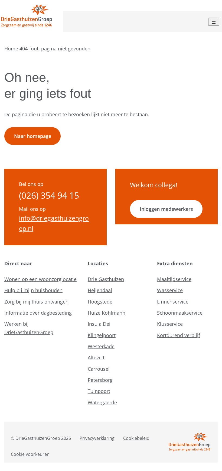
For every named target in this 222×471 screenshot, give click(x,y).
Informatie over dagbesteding (38, 312)
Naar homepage (32, 136)
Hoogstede (100, 301)
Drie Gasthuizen (106, 279)
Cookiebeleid (136, 438)
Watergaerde (102, 402)
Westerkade (101, 346)
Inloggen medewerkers (166, 209)
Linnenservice (172, 301)
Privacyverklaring (97, 438)
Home (11, 48)
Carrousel (99, 369)
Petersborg (100, 380)
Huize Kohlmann (106, 312)
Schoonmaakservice (180, 312)
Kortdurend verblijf (178, 335)
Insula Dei (99, 324)
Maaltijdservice (174, 279)
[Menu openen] (213, 22)
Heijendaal (100, 290)
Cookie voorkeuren (30, 454)
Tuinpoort (99, 391)
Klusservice (170, 324)
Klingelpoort (102, 335)
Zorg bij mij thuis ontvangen (36, 301)
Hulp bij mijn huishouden (33, 290)
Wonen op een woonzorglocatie (40, 279)
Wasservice (170, 290)
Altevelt (96, 357)
